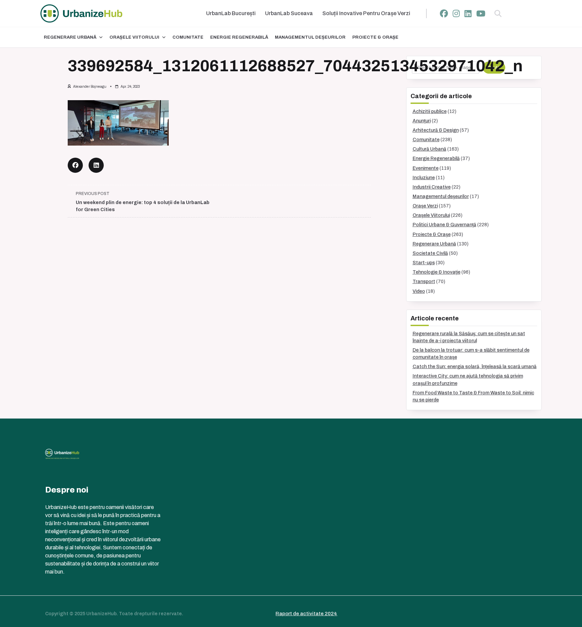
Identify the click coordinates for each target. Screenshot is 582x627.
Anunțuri (422, 120)
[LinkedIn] (468, 13)
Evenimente (426, 168)
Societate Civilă (430, 253)
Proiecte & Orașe (375, 37)
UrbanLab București (231, 13)
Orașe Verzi (425, 205)
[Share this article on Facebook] (75, 165)
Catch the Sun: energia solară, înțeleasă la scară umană (475, 366)
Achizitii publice (430, 111)
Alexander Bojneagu (89, 86)
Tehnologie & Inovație (436, 272)
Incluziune (424, 177)
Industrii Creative (432, 187)
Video (419, 291)
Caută (494, 67)
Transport (424, 281)
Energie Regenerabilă (239, 37)
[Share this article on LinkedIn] (96, 165)
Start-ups (424, 262)
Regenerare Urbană (70, 37)
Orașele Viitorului (134, 37)
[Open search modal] (498, 13)
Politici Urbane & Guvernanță (444, 224)
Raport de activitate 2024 (306, 613)
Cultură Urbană (429, 149)
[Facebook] (444, 13)
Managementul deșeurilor (310, 37)
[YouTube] (480, 13)
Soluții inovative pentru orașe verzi (366, 13)
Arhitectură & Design (436, 130)
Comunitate (187, 37)
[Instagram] (456, 13)
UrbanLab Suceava (289, 13)
